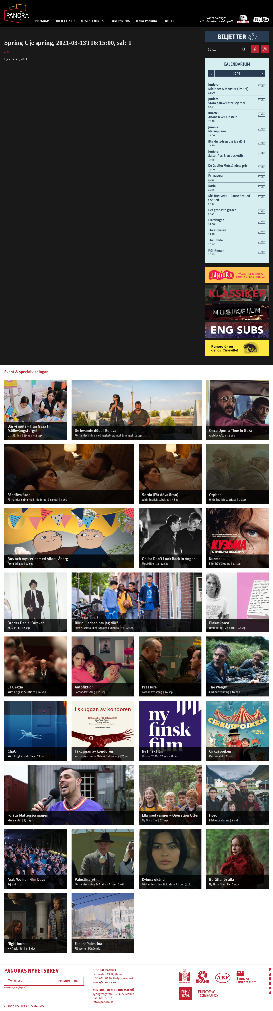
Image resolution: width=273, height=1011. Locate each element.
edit (6, 52)
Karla (212, 186)
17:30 (211, 203)
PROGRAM (42, 21)
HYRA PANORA (146, 21)
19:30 (211, 234)
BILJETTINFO (65, 21)
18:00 (211, 224)
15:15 (211, 179)
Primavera (215, 176)
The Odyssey (217, 230)
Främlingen (216, 220)
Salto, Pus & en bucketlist (226, 156)
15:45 (211, 189)
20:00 (211, 244)
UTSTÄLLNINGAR (93, 21)
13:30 (211, 145)
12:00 (211, 92)
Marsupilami (217, 131)
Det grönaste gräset (222, 210)
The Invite (215, 240)
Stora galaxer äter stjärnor (226, 103)
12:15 (211, 106)
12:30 (211, 121)
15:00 (211, 169)
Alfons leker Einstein (222, 117)
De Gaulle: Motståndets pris (227, 166)
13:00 (211, 135)
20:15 (211, 254)
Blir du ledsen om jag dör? (226, 141)
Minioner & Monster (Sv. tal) (228, 89)
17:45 (211, 213)
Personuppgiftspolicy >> (17, 987)
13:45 (211, 159)
